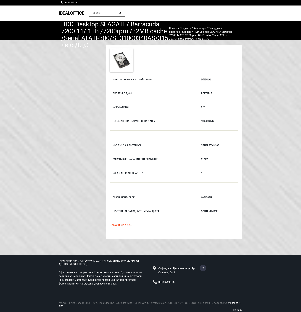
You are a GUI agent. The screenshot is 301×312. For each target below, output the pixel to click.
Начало (173, 28)
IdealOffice (71, 13)
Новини (237, 310)
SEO (61, 306)
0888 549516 (70, 2)
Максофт (233, 302)
